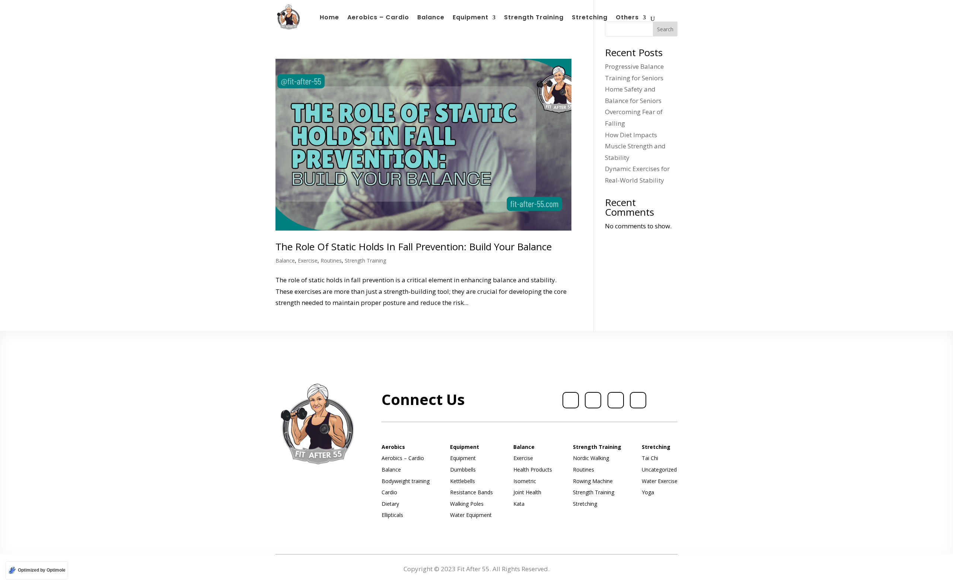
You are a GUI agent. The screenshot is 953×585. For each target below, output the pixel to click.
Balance (430, 18)
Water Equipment (471, 514)
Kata (519, 503)
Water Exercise (660, 481)
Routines (331, 260)
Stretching (590, 18)
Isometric (524, 481)
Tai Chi (650, 458)
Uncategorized (659, 469)
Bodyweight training (406, 481)
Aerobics (393, 446)
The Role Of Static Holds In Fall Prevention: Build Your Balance (413, 246)
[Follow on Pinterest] (638, 400)
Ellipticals (392, 514)
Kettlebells (462, 481)
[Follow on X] (593, 400)
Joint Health (527, 492)
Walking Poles (467, 503)
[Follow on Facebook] (570, 400)
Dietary (390, 503)
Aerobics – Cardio (378, 18)
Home (329, 18)
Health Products (532, 469)
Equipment (470, 18)
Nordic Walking (591, 458)
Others (627, 18)
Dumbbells (463, 469)
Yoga (648, 492)
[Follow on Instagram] (616, 400)
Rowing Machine (593, 481)
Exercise (308, 260)
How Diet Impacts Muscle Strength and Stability (635, 146)
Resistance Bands (471, 492)
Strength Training (534, 18)
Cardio (389, 492)
